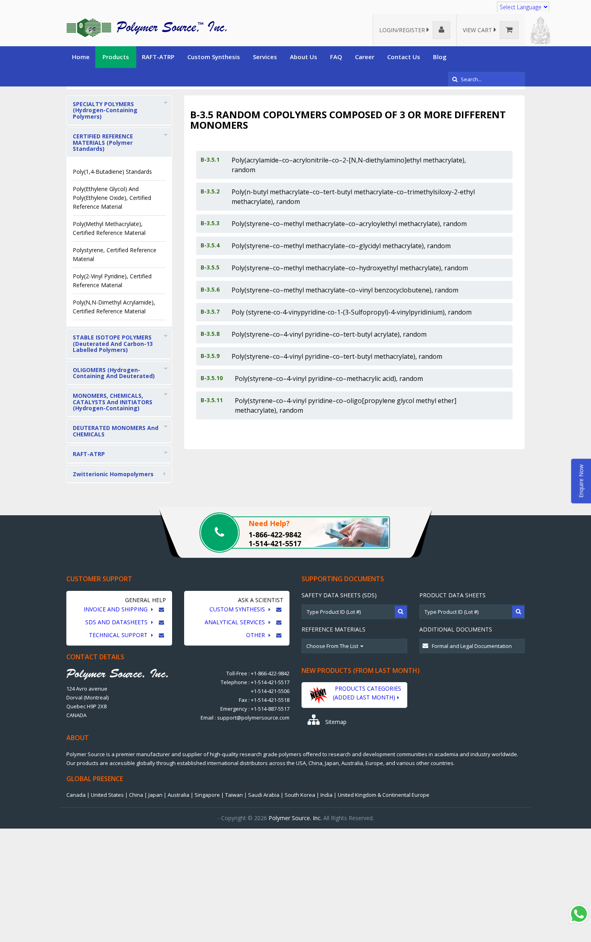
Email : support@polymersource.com (245, 717)
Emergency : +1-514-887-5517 (254, 708)
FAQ (336, 57)
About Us (303, 57)
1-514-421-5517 (274, 543)
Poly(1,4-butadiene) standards (112, 171)
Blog (440, 57)
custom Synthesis (238, 609)
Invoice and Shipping (116, 609)
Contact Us (403, 57)
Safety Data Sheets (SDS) (339, 595)
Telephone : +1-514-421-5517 (255, 682)
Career (364, 57)
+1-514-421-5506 (270, 691)
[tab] (119, 110)
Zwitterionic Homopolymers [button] (113, 474)
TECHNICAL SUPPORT (119, 635)
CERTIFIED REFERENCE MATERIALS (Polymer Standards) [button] (103, 142)
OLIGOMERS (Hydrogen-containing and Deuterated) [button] (114, 373)
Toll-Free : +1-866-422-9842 (257, 673)
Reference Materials (333, 629)
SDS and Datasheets (117, 622)
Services (265, 57)
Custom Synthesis (213, 57)
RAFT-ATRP (158, 57)
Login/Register (403, 30)
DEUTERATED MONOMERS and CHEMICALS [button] (115, 431)
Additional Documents (455, 629)
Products (116, 57)
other (256, 635)
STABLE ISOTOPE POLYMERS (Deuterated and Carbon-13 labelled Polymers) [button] (113, 343)
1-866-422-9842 (274, 534)
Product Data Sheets (452, 595)
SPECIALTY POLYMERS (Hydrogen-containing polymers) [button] (105, 110)
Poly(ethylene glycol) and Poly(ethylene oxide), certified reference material (112, 197)
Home (81, 57)
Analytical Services (236, 622)
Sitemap (335, 722)
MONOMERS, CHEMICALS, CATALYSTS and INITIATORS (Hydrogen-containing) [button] (112, 402)
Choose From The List (332, 646)
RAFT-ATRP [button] (89, 454)
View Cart (478, 30)
